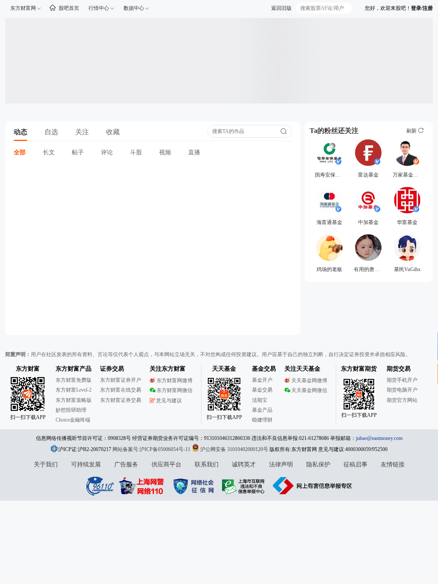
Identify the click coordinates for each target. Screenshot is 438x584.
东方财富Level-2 (74, 390)
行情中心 (99, 8)
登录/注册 (422, 8)
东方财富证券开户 (120, 380)
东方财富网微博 (174, 380)
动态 (20, 132)
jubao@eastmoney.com (379, 438)
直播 (194, 152)
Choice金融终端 (73, 420)
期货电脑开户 (402, 390)
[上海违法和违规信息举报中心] (244, 485)
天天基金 (224, 369)
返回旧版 (281, 8)
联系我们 (207, 464)
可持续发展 (86, 464)
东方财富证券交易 (120, 400)
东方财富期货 (359, 369)
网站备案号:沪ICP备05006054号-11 (152, 449)
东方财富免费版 (74, 380)
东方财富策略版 (74, 400)
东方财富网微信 (174, 390)
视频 (165, 152)
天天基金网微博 (309, 380)
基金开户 (262, 380)
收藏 (113, 132)
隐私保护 (318, 464)
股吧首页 (69, 8)
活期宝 (259, 400)
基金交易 (262, 390)
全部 (20, 152)
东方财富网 (23, 8)
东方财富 (28, 369)
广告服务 (126, 464)
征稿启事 (355, 464)
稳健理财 (262, 420)
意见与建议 (169, 401)
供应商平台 (166, 464)
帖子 (78, 152)
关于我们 (46, 464)
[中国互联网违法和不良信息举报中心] (312, 485)
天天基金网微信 (309, 390)
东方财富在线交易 (120, 390)
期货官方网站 (402, 400)
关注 (82, 132)
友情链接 (393, 464)
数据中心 (134, 8)
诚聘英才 (244, 464)
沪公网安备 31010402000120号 (234, 449)
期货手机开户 (402, 380)
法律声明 (281, 464)
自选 (51, 132)
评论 (107, 152)
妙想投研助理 (71, 410)
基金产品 (262, 410)
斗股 (136, 152)
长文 (49, 152)
